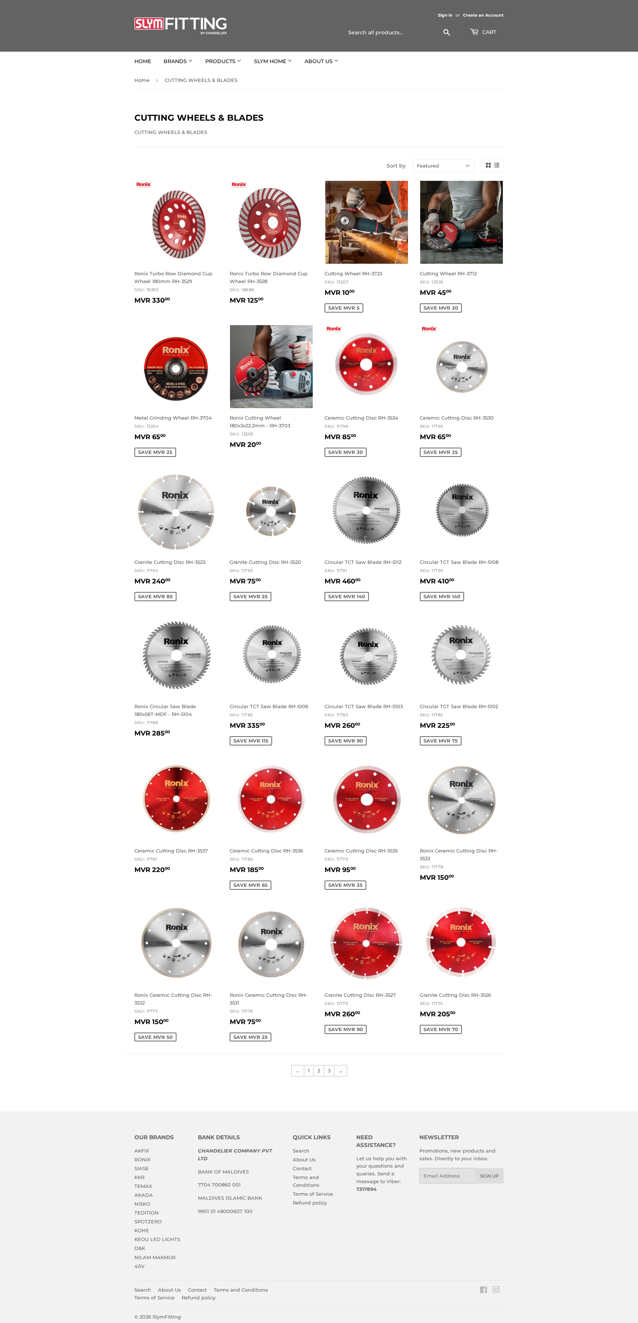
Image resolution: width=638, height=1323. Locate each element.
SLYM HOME (271, 61)
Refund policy (310, 1203)
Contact (302, 1168)
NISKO (142, 1204)
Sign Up (489, 1176)
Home (142, 80)
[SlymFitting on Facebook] (483, 1291)
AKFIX (141, 1151)
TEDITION (146, 1213)
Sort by (396, 165)
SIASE (141, 1168)
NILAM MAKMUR (154, 1257)
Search (301, 1151)
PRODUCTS (221, 61)
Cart (488, 32)
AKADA (143, 1195)
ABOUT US (319, 61)
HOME (142, 61)
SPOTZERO (148, 1221)
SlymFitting (166, 1317)
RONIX (142, 1159)
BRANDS (176, 61)
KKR (139, 1177)
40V (139, 1266)
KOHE (141, 1230)
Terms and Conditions (241, 1290)
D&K (139, 1248)
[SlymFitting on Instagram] (496, 1291)
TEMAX (143, 1186)
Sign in (445, 15)
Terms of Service (313, 1194)
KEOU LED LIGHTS (157, 1239)
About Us (304, 1159)
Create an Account (483, 15)
